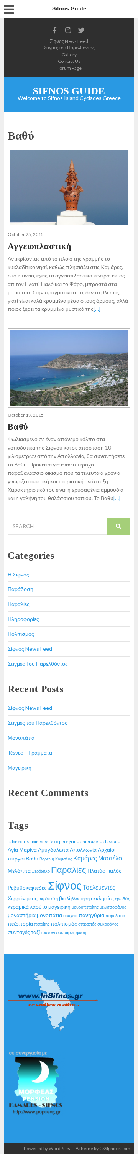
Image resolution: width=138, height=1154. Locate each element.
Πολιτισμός (21, 633)
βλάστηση (80, 898)
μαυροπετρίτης (85, 906)
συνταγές (19, 932)
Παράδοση (20, 589)
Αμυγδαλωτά (53, 849)
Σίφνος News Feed (69, 41)
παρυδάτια (115, 915)
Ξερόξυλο (41, 870)
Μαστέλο (110, 858)
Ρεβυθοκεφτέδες (27, 887)
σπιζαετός (87, 923)
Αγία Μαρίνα (22, 849)
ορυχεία (70, 915)
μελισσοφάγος (113, 906)
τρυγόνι (48, 932)
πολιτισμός (64, 923)
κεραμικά (18, 906)
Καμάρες (85, 858)
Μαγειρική (19, 767)
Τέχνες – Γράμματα (30, 752)
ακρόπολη (48, 898)
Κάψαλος (63, 858)
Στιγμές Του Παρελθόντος (38, 663)
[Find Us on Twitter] (81, 30)
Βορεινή (46, 858)
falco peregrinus (65, 841)
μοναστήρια (22, 915)
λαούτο (38, 906)
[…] (97, 308)
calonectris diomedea (28, 841)
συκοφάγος (107, 923)
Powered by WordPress (48, 1148)
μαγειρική (59, 906)
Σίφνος (65, 885)
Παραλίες (19, 604)
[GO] (118, 526)
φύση (81, 932)
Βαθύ (18, 427)
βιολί (64, 898)
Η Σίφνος (18, 574)
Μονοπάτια (21, 737)
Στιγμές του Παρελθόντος (69, 48)
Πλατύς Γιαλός (104, 870)
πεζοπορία (20, 923)
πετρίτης (41, 923)
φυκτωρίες (65, 932)
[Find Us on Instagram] (68, 30)
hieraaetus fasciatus (102, 841)
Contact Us (69, 61)
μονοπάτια (49, 915)
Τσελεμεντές (99, 887)
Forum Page (69, 68)
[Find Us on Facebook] (55, 30)
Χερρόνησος (23, 898)
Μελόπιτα (19, 870)
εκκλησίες (102, 898)
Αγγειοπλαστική (39, 246)
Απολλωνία (83, 849)
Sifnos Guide (69, 91)
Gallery (69, 54)
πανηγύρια (91, 915)
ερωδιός (122, 898)
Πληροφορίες (23, 619)
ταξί (35, 932)
